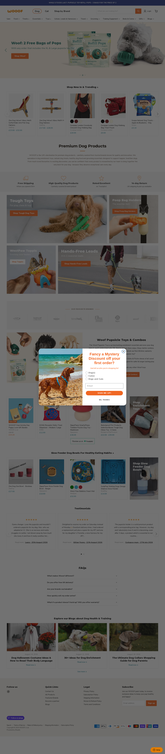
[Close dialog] (123, 351)
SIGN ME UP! (104, 393)
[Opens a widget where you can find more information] (156, 750)
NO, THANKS (104, 400)
